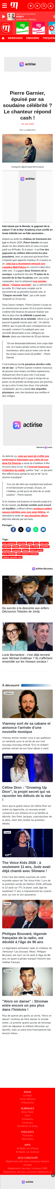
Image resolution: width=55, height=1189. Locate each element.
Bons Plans (28, 1111)
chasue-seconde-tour (12, 557)
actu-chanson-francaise (27, 554)
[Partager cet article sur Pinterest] (27, 531)
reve (36, 543)
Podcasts (27, 1135)
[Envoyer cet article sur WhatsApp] (35, 531)
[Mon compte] (51, 6)
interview (21, 543)
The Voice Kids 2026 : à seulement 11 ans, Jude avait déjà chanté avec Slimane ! (26, 867)
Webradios (15, 38)
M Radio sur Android (27, 1151)
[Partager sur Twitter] (20, 531)
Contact (27, 1095)
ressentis (16, 550)
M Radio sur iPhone (27, 1148)
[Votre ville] (31, 6)
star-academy (9, 543)
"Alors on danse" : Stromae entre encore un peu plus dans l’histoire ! (25, 1005)
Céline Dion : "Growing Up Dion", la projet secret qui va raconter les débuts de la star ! (26, 793)
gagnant (24, 547)
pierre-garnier (37, 550)
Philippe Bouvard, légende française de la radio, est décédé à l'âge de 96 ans (24, 938)
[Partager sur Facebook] (12, 531)
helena (25, 550)
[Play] (4, 16)
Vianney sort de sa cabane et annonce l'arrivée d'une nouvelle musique (26, 727)
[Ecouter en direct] (37, 6)
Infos (27, 1115)
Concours (27, 1122)
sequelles (45, 547)
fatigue (16, 547)
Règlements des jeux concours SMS (27, 1168)
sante (29, 543)
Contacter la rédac (27, 1126)
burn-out (44, 543)
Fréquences (27, 1102)
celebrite (7, 547)
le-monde (34, 547)
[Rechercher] (44, 6)
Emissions (32, 38)
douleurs (6, 550)
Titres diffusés (27, 1099)
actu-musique (9, 554)
